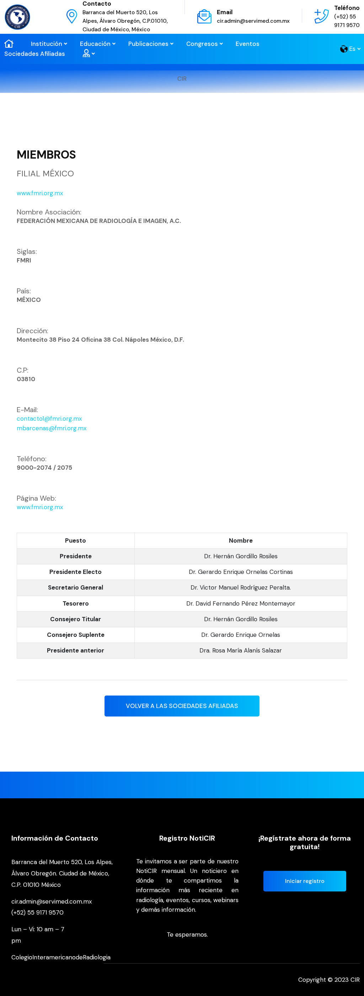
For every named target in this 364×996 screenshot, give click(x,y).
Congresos (202, 44)
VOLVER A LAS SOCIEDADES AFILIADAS (182, 706)
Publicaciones (148, 44)
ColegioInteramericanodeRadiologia (61, 957)
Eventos (247, 44)
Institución (46, 44)
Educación (95, 44)
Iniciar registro (305, 881)
